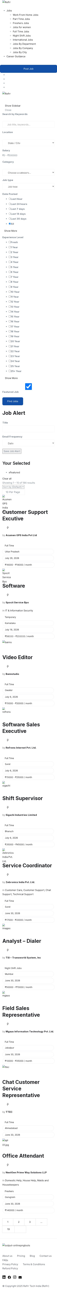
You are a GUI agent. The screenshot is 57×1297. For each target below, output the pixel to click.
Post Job (28, 68)
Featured (14, 472)
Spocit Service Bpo (17, 602)
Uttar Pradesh (12, 551)
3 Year (15, 257)
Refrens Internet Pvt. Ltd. (21, 747)
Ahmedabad (11, 1128)
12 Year (15, 301)
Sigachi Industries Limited (21, 814)
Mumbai (9, 974)
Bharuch (9, 831)
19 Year (15, 336)
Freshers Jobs (21, 23)
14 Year (15, 311)
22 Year (15, 351)
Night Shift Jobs (22, 35)
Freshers (9, 1191)
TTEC (9, 1111)
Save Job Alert (12, 451)
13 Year (15, 306)
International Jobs (23, 39)
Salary (6, 150)
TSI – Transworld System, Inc (23, 957)
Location (7, 132)
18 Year (15, 331)
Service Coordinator (27, 865)
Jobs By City (20, 52)
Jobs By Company (23, 48)
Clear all (7, 478)
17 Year (15, 326)
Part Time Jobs (21, 18)
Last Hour (16, 198)
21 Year (15, 346)
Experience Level (12, 237)
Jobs (9, 10)
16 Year (15, 321)
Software (13, 586)
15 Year (15, 316)
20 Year (15, 341)
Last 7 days (18, 208)
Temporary (10, 617)
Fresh (14, 242)
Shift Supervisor (22, 798)
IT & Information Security (19, 610)
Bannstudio (12, 673)
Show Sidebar (12, 105)
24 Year (15, 361)
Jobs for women (22, 27)
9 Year (15, 286)
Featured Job (10, 391)
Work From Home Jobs (25, 14)
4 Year (15, 262)
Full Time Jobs (21, 31)
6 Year (15, 272)
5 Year (15, 267)
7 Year (15, 276)
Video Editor (17, 657)
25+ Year (16, 371)
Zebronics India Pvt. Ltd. (20, 882)
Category (8, 161)
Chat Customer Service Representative (21, 1088)
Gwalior (9, 690)
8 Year (15, 281)
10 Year (15, 291)
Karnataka (10, 623)
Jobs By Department (24, 43)
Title (5, 422)
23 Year (15, 356)
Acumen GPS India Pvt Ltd (21, 535)
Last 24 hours (19, 203)
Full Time (9, 545)
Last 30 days (18, 218)
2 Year (14, 252)
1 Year (14, 247)
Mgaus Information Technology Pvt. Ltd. (30, 1031)
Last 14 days (18, 213)
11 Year (15, 296)
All (12, 223)
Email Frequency (12, 436)
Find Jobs (12, 401)
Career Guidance (15, 56)
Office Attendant (23, 1156)
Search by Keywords (15, 114)
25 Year (15, 366)
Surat (7, 764)
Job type (7, 180)
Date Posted (9, 194)
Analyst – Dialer (21, 941)
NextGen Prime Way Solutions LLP (26, 1172)
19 (8, 1229)
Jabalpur (9, 1047)
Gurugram (10, 1197)
